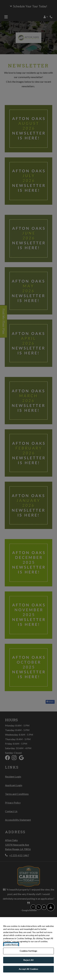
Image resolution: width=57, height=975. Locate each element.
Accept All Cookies (28, 969)
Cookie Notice (11, 944)
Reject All (28, 960)
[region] (28, 946)
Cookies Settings (28, 951)
